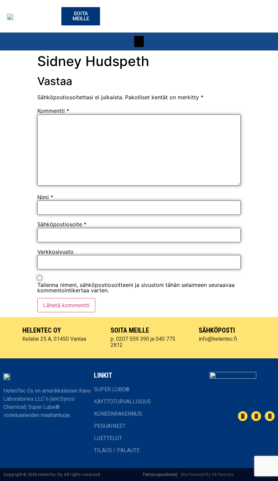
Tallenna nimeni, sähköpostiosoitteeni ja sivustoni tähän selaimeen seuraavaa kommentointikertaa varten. (136, 287)
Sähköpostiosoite (61, 224)
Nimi (45, 197)
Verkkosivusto (55, 251)
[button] (139, 41)
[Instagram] (270, 416)
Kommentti (53, 110)
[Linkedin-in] (256, 416)
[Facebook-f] (243, 416)
